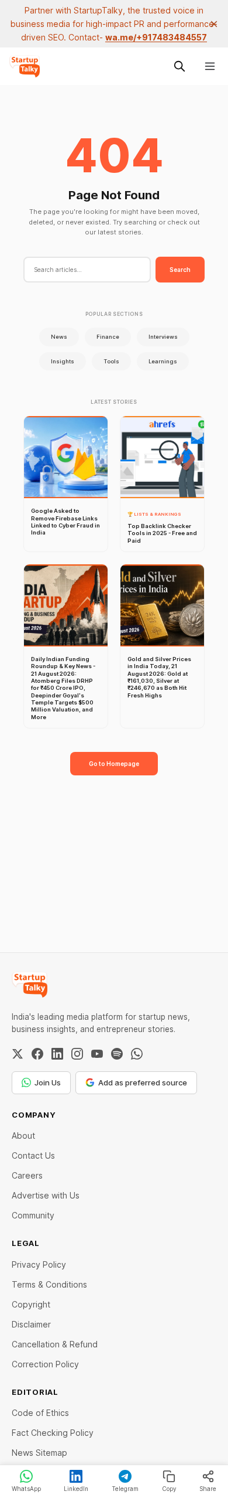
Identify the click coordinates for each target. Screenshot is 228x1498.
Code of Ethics (40, 1413)
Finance (107, 336)
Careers (27, 1175)
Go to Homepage (114, 763)
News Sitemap (39, 1453)
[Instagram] (77, 1054)
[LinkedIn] (57, 1054)
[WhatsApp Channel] (137, 1054)
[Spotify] (117, 1054)
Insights (62, 361)
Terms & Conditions (49, 1284)
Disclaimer (31, 1324)
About (23, 1135)
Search (180, 269)
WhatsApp (26, 1488)
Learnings (162, 361)
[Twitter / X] (17, 1054)
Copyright (31, 1304)
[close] (214, 24)
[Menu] (210, 66)
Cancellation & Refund (55, 1344)
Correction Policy (45, 1364)
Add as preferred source (142, 1082)
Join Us (47, 1082)
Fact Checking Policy (53, 1433)
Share (207, 1488)
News (59, 336)
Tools (111, 361)
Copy (169, 1488)
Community (33, 1215)
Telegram (125, 1488)
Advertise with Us (46, 1195)
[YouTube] (97, 1054)
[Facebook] (37, 1054)
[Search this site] (179, 66)
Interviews (163, 336)
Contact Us (33, 1155)
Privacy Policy (39, 1264)
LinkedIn (76, 1488)
